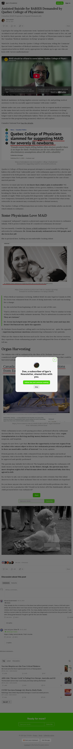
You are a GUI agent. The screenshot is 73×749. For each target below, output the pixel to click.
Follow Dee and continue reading (36, 382)
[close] (54, 359)
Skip (36, 387)
